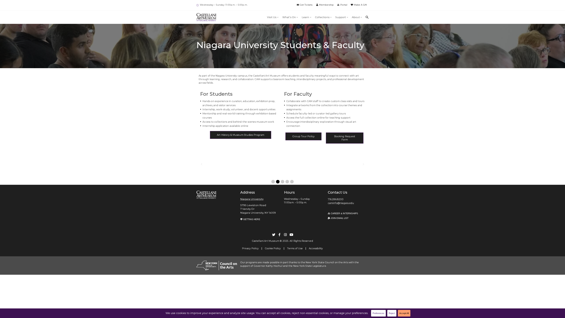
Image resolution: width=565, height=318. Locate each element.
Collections (322, 17)
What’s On (289, 17)
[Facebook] (279, 234)
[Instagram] (285, 234)
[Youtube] (291, 234)
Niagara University (252, 199)
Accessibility (316, 248)
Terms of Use (295, 248)
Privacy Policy (250, 248)
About (356, 17)
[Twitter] (273, 234)
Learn (305, 17)
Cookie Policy (273, 248)
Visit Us (272, 17)
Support (340, 17)
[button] (201, 164)
